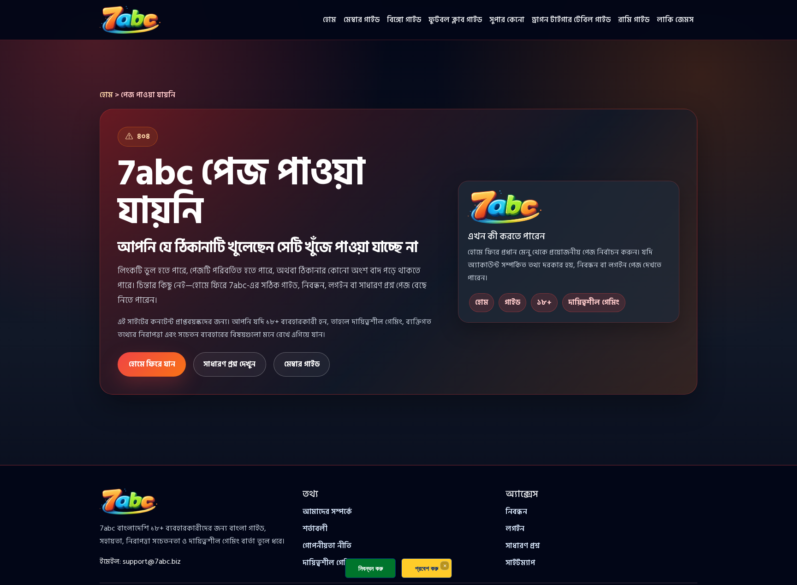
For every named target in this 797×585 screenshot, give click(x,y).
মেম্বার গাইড (362, 20)
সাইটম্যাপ (520, 563)
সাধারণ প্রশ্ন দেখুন (229, 364)
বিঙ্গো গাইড (404, 20)
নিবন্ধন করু (370, 568)
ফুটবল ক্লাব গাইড (455, 20)
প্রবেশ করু (426, 568)
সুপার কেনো (506, 20)
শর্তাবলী (315, 529)
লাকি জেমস (675, 20)
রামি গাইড (633, 20)
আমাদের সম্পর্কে (327, 512)
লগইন (515, 529)
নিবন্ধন (516, 512)
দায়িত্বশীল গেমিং (328, 563)
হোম (329, 20)
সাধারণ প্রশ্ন (523, 546)
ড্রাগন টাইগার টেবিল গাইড (571, 20)
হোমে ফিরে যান (152, 364)
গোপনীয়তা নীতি (327, 546)
